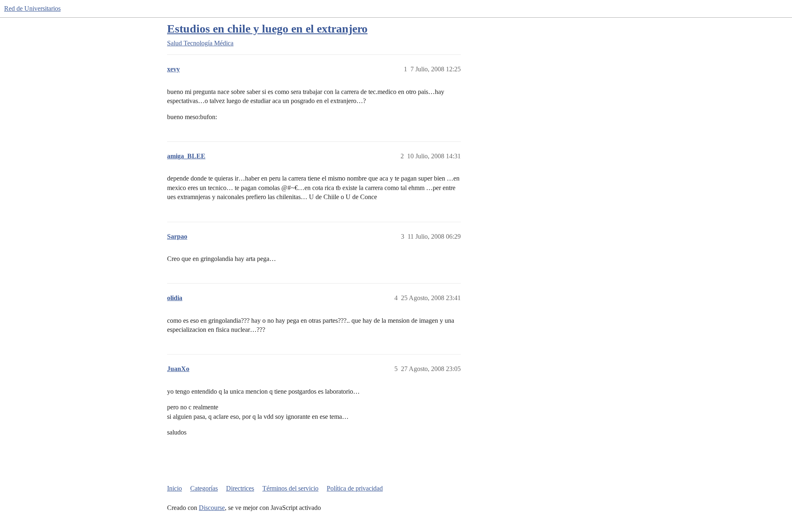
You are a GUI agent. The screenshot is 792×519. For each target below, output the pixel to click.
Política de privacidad (355, 488)
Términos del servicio (290, 488)
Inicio (174, 488)
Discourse (212, 507)
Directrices (240, 488)
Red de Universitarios (32, 8)
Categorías (204, 488)
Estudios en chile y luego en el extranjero (267, 28)
